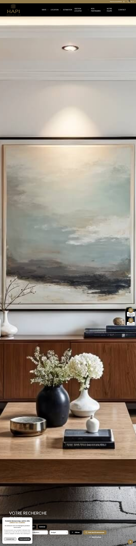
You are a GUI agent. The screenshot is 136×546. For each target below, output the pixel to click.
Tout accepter (24, 539)
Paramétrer (10, 539)
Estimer (42, 527)
